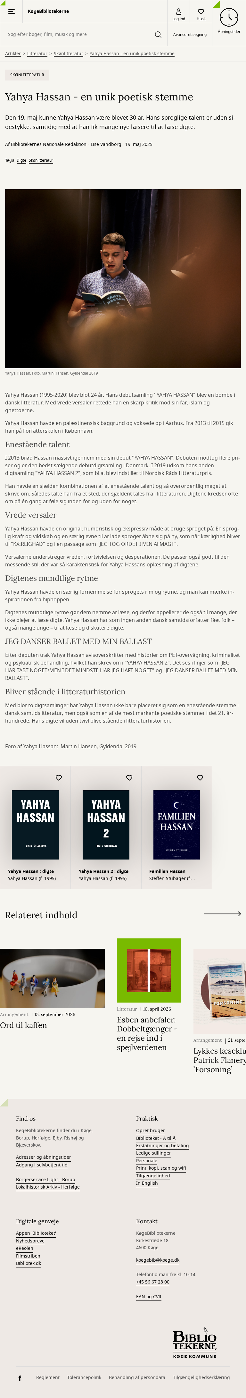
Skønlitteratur (68, 53)
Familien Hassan (167, 871)
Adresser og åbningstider (43, 1157)
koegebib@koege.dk (157, 1260)
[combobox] (83, 34)
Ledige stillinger (153, 1153)
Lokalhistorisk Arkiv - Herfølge (48, 1187)
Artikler (13, 53)
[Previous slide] (222, 925)
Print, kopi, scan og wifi (161, 1168)
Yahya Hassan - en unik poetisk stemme (132, 53)
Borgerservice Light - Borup (45, 1179)
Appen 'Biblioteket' (36, 1233)
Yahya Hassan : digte (31, 871)
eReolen (24, 1248)
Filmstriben (28, 1256)
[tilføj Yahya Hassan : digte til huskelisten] (59, 778)
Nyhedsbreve (30, 1241)
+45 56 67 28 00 (152, 1282)
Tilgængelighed (153, 1176)
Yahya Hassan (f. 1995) (32, 878)
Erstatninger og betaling (162, 1145)
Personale (146, 1160)
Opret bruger (150, 1130)
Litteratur (37, 53)
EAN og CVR (148, 1296)
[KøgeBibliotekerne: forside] (195, 1342)
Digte (21, 160)
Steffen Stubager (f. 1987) (170, 878)
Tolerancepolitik (84, 1377)
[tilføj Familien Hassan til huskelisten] (200, 778)
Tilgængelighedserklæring (201, 1377)
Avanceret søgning (190, 35)
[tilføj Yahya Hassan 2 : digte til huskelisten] (129, 778)
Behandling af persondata (137, 1377)
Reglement (48, 1377)
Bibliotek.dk (28, 1263)
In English (147, 1183)
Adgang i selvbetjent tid (42, 1165)
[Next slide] (222, 915)
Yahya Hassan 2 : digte (103, 871)
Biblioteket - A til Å (156, 1138)
